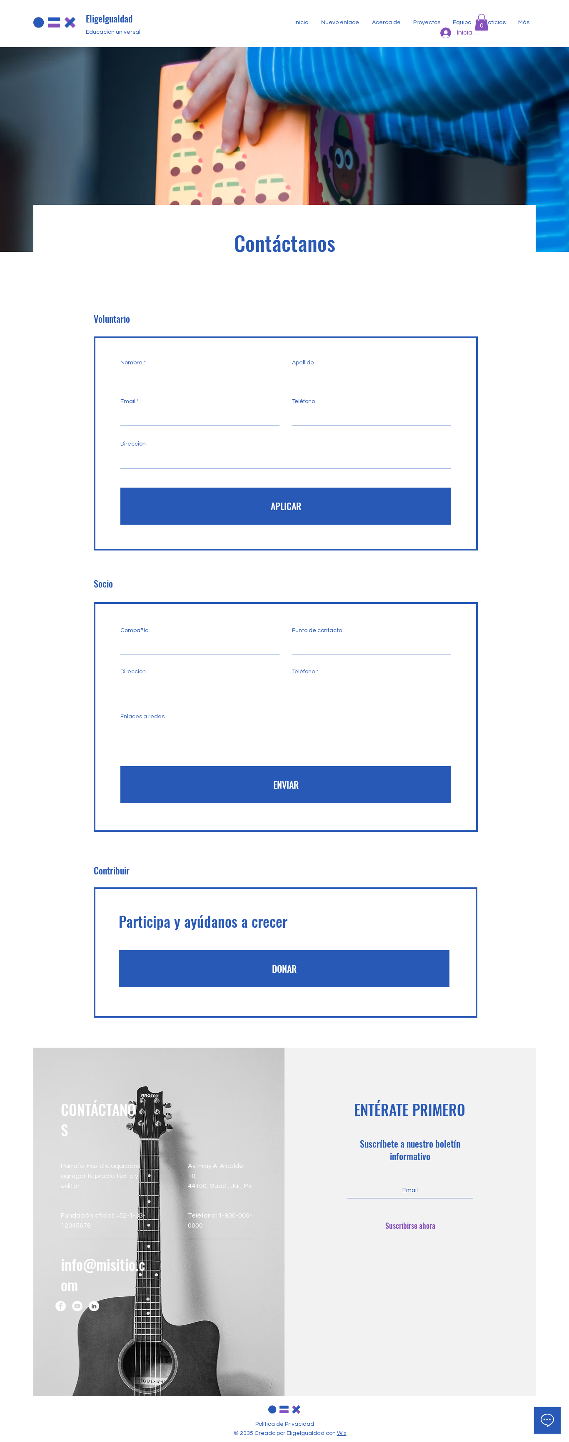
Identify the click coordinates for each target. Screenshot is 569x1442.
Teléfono (303, 401)
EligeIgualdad (109, 18)
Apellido (303, 363)
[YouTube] (77, 1306)
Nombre (131, 363)
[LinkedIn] (94, 1306)
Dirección (133, 444)
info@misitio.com (103, 1274)
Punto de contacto (317, 630)
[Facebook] (60, 1306)
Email (127, 401)
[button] (481, 22)
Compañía (134, 630)
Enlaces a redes (142, 717)
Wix (342, 1433)
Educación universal (113, 32)
